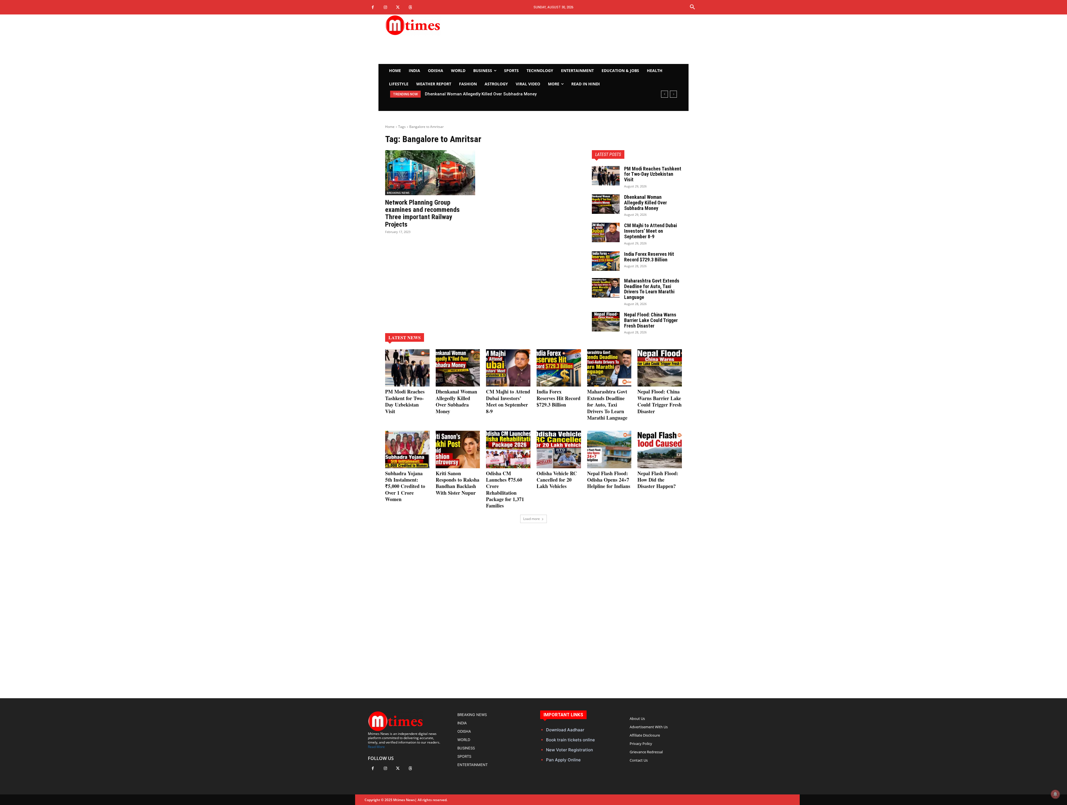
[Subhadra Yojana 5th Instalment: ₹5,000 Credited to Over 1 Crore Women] (407, 449)
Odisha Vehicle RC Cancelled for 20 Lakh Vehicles (557, 480)
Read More (376, 746)
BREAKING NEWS (398, 193)
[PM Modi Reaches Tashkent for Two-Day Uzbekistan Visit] (606, 175)
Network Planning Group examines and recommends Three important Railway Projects (422, 213)
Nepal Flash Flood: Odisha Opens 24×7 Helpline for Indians (608, 480)
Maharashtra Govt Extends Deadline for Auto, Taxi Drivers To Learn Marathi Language (651, 289)
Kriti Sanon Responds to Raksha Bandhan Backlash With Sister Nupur (457, 483)
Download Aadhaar (565, 729)
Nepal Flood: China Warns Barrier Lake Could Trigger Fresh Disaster (651, 320)
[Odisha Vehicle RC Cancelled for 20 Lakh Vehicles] (559, 449)
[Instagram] (385, 7)
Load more (531, 518)
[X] (398, 7)
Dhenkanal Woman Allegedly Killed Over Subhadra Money (645, 202)
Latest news (404, 337)
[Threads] (410, 7)
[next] (673, 94)
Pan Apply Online (563, 759)
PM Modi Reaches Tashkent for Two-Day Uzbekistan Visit (652, 174)
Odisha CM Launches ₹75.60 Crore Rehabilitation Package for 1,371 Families (505, 489)
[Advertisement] (585, 39)
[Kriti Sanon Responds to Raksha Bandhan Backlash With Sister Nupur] (458, 449)
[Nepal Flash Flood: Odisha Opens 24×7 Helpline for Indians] (609, 449)
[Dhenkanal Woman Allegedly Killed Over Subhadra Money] (606, 204)
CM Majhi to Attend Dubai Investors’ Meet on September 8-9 (484, 93)
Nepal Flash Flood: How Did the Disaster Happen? (657, 480)
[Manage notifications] (1055, 794)
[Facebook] (373, 7)
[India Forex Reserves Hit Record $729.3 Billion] (606, 261)
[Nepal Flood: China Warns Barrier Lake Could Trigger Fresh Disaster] (606, 321)
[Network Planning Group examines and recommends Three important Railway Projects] (430, 172)
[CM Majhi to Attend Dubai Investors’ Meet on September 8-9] (606, 232)
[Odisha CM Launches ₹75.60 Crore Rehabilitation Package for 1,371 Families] (508, 449)
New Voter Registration (569, 749)
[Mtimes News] (430, 25)
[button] (692, 7)
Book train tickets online (570, 739)
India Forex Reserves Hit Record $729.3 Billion (649, 256)
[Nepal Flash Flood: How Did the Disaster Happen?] (659, 449)
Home (390, 126)
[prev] (664, 94)
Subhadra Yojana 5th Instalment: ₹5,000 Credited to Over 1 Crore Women (405, 486)
